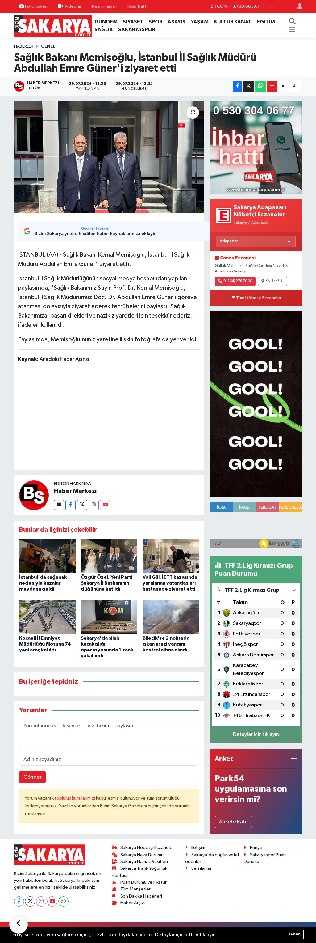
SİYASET (133, 21)
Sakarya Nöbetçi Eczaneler (147, 847)
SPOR (155, 21)
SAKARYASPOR (136, 29)
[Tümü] (294, 759)
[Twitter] (82, 505)
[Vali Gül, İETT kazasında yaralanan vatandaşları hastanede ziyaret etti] (171, 556)
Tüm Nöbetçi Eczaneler (258, 298)
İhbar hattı (137, 6)
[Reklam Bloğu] (256, 147)
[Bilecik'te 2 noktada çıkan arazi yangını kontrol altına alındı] (171, 617)
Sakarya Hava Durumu (142, 854)
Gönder (32, 777)
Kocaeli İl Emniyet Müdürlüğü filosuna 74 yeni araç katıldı (45, 644)
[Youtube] (105, 505)
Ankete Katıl (233, 822)
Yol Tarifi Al (275, 281)
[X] (30, 901)
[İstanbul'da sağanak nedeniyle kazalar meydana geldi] (47, 556)
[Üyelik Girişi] (297, 6)
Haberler (23, 46)
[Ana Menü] (292, 30)
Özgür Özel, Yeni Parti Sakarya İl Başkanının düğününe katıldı (106, 583)
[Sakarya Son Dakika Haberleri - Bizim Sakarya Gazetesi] (53, 25)
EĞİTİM (266, 21)
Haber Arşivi (132, 903)
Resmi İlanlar (104, 6)
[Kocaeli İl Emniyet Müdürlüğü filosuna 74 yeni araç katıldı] (47, 617)
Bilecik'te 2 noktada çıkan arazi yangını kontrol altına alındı (166, 644)
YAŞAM (200, 21)
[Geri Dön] (18, 924)
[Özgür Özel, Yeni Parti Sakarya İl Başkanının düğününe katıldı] (109, 556)
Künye (256, 847)
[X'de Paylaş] (248, 86)
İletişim (198, 847)
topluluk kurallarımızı (75, 798)
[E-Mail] (59, 505)
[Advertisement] (130, 417)
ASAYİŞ (176, 21)
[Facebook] (70, 505)
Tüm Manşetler (135, 889)
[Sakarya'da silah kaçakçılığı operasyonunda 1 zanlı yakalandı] (109, 617)
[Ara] (292, 22)
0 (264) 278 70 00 (237, 281)
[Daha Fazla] (272, 86)
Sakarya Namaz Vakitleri (144, 861)
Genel (48, 46)
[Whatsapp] (63, 901)
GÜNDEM (106, 21)
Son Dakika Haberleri (141, 896)
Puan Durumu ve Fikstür (143, 882)
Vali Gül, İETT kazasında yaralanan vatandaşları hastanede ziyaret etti (170, 583)
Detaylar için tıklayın (256, 734)
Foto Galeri (36, 6)
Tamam (294, 934)
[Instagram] (94, 505)
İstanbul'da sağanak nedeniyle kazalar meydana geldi (43, 583)
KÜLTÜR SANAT (233, 21)
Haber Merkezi (75, 491)
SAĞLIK (103, 29)
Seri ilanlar (201, 868)
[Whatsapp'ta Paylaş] (260, 86)
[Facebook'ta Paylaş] (237, 86)
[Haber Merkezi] (34, 495)
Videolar (72, 6)
